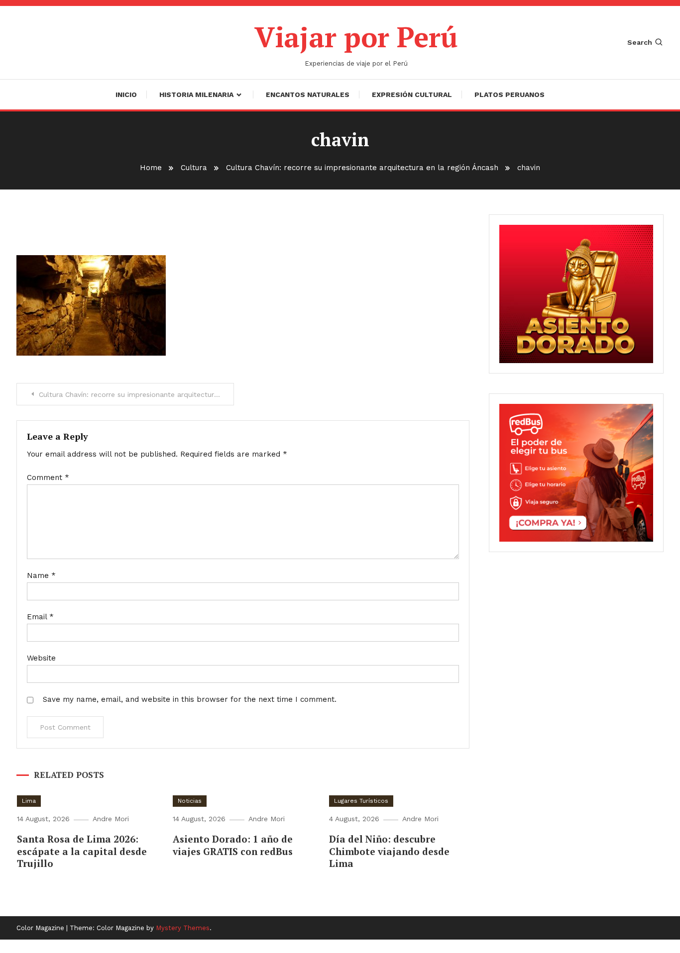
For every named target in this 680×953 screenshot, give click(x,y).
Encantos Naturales (307, 94)
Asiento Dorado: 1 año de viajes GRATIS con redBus (233, 845)
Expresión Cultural (412, 94)
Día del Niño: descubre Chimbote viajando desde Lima (389, 851)
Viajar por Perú (356, 36)
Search (639, 42)
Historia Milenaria (196, 94)
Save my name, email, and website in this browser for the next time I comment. (190, 699)
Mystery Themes (183, 928)
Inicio (126, 94)
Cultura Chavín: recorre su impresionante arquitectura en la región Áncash (136, 394)
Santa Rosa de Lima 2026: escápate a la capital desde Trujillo (82, 851)
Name (41, 575)
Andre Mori (111, 819)
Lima (29, 800)
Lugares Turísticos (361, 800)
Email (40, 616)
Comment (48, 477)
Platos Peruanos (509, 94)
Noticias (190, 800)
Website (41, 658)
